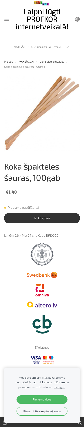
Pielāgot (59, 387)
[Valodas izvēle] (77, 19)
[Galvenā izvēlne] (6, 19)
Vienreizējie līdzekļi (52, 61)
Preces (8, 61)
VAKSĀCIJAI (26, 61)
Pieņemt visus (42, 399)
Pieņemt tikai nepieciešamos (42, 411)
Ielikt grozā (42, 218)
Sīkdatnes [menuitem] (42, 347)
